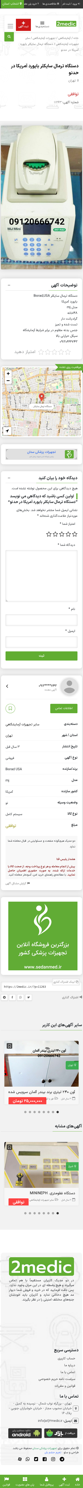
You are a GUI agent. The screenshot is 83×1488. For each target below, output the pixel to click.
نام (71, 609)
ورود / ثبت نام (70, 4)
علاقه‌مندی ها (49, 4)
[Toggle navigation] (10, 26)
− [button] (8, 380)
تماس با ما (68, 1372)
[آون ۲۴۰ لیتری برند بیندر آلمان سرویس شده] (41, 1064)
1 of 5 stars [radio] (74, 534)
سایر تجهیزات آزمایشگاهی (22, 724)
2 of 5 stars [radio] (68, 534)
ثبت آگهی (23, 27)
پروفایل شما (46, 1485)
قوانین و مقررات (65, 1386)
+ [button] (8, 373)
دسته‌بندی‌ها (42, 27)
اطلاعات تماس (64, 708)
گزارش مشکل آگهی (16, 883)
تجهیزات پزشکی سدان (45, 1448)
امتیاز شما (67, 524)
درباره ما (69, 1365)
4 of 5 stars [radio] (55, 534)
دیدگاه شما (66, 545)
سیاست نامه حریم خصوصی (57, 1379)
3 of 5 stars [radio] (62, 534)
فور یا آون (49, 1099)
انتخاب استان (11, 4)
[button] (41, 286)
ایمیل (70, 631)
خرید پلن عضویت (29, 4)
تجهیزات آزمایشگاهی (44, 38)
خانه (76, 38)
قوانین (6, 1485)
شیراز (70, 1166)
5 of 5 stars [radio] (49, 534)
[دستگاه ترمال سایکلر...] (41, 397)
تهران (72, 80)
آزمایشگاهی (64, 38)
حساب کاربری (66, 1358)
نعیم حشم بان (53, 1452)
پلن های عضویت (25, 1485)
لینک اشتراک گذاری (64, 982)
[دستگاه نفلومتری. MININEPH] (41, 1166)
